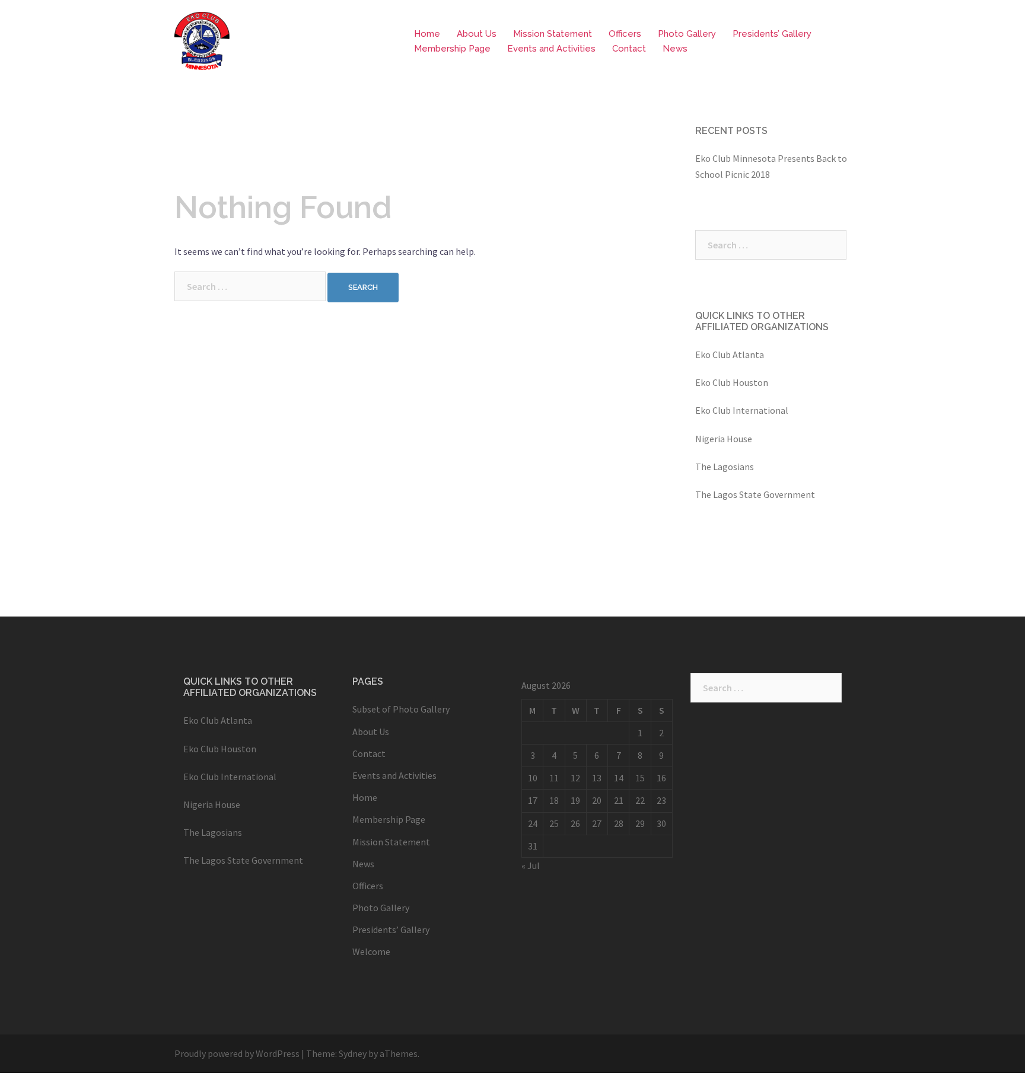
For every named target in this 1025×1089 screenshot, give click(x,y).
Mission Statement (552, 33)
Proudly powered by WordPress (237, 1053)
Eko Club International (741, 410)
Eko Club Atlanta (729, 354)
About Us (476, 33)
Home (427, 33)
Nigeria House (723, 439)
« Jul (530, 865)
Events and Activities (551, 48)
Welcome (371, 951)
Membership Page (452, 48)
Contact (629, 48)
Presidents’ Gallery (772, 33)
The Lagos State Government (755, 494)
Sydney (353, 1053)
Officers (625, 33)
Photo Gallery (687, 33)
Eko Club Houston (731, 382)
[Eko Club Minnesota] (202, 40)
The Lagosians (724, 466)
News (675, 48)
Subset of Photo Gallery (401, 709)
